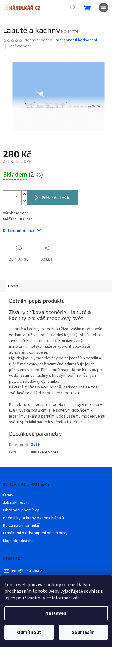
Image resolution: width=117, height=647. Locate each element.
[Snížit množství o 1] (24, 201)
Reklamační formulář (21, 526)
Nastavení (56, 613)
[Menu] (104, 7)
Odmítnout (29, 632)
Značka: (20, 46)
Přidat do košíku (57, 197)
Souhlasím (83, 632)
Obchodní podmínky (21, 510)
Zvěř (35, 445)
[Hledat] (72, 7)
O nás (8, 495)
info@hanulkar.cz (27, 571)
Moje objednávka (18, 541)
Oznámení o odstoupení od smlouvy (35, 533)
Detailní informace (19, 231)
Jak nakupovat (16, 503)
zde (76, 598)
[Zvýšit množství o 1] (24, 194)
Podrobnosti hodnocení (76, 40)
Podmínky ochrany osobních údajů (33, 518)
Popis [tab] (13, 286)
